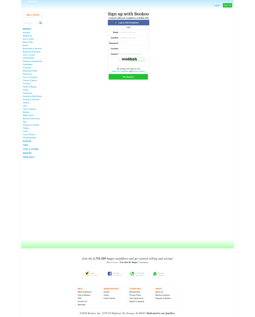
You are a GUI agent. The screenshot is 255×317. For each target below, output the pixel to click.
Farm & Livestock (30, 77)
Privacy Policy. (139, 71)
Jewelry (26, 102)
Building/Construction (32, 51)
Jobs (25, 105)
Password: (114, 43)
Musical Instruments (31, 118)
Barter (27, 141)
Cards (106, 295)
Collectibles (27, 64)
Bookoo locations (162, 295)
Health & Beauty (29, 86)
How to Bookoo (84, 295)
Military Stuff (28, 115)
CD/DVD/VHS (28, 58)
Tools (25, 131)
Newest (27, 29)
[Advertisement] (31, 199)
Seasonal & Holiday (31, 124)
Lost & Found (31, 149)
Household (27, 93)
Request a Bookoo (163, 298)
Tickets (26, 128)
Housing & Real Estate (32, 96)
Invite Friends (109, 298)
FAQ (79, 298)
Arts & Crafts (28, 39)
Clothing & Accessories (32, 61)
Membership (134, 291)
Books (25, 45)
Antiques (26, 32)
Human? (115, 54)
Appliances (27, 35)
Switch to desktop (136, 301)
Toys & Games (29, 134)
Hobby (25, 89)
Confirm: (115, 37)
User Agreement (136, 298)
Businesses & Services (32, 48)
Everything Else (29, 137)
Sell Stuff (33, 15)
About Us (159, 291)
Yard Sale (29, 157)
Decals (106, 291)
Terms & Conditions (120, 71)
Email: (116, 32)
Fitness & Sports (30, 80)
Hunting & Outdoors (31, 99)
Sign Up (227, 5)
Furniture (27, 83)
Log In (217, 5)
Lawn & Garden (29, 109)
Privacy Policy (135, 295)
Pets (25, 121)
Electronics (27, 74)
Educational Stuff (30, 70)
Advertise (82, 304)
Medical (26, 112)
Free (25, 145)
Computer (27, 67)
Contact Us (82, 301)
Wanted (27, 153)
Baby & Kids (28, 42)
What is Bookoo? (85, 291)
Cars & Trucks (29, 54)
